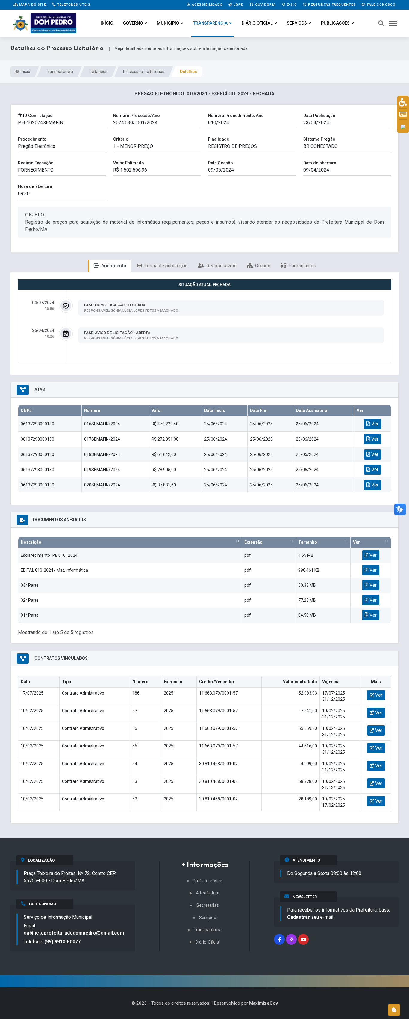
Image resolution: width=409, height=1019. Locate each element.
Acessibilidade (206, 4)
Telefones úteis (73, 4)
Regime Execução (36, 163)
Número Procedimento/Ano (236, 115)
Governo (133, 23)
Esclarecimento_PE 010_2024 (49, 555)
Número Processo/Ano (136, 115)
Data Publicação (319, 115)
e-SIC (291, 4)
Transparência (210, 23)
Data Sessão (220, 163)
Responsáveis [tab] (221, 266)
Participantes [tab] (301, 266)
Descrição (31, 542)
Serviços (297, 23)
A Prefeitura (207, 893)
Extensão (253, 542)
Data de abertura (319, 163)
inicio (25, 71)
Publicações (335, 23)
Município (168, 23)
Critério (120, 139)
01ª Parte (30, 615)
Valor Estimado (128, 163)
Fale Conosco (381, 4)
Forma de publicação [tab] (165, 266)
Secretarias (207, 905)
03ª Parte (30, 585)
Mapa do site (32, 4)
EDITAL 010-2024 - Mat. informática (54, 570)
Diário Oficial (257, 23)
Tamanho (307, 542)
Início (107, 23)
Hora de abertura (35, 186)
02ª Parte (30, 600)
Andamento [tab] (113, 266)
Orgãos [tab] (262, 266)
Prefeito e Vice (207, 881)
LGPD (238, 4)
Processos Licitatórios (143, 71)
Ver (374, 424)
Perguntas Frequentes (331, 4)
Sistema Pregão (319, 139)
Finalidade (218, 139)
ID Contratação (37, 115)
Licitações (98, 71)
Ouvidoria (265, 4)
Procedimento (32, 139)
